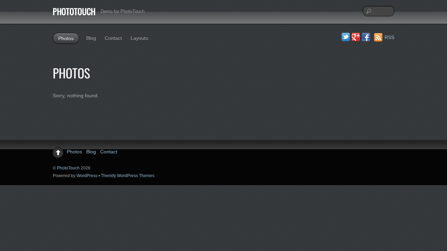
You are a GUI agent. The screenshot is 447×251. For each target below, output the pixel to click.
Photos (66, 38)
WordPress (86, 175)
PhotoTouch (68, 168)
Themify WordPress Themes (127, 175)
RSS (389, 37)
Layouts (139, 38)
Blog (91, 38)
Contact (113, 38)
